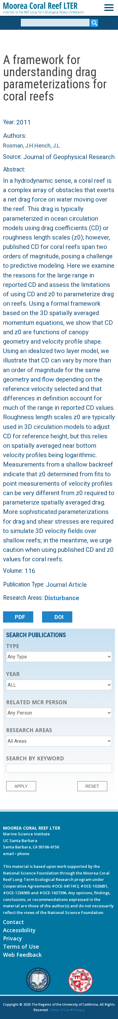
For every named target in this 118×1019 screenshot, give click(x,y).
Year (13, 674)
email (8, 853)
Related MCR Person (36, 702)
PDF (20, 617)
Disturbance (61, 598)
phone (23, 853)
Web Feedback (22, 954)
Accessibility (19, 930)
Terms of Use (21, 946)
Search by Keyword (35, 758)
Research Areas (29, 730)
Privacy (12, 938)
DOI (59, 617)
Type (12, 646)
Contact (13, 922)
